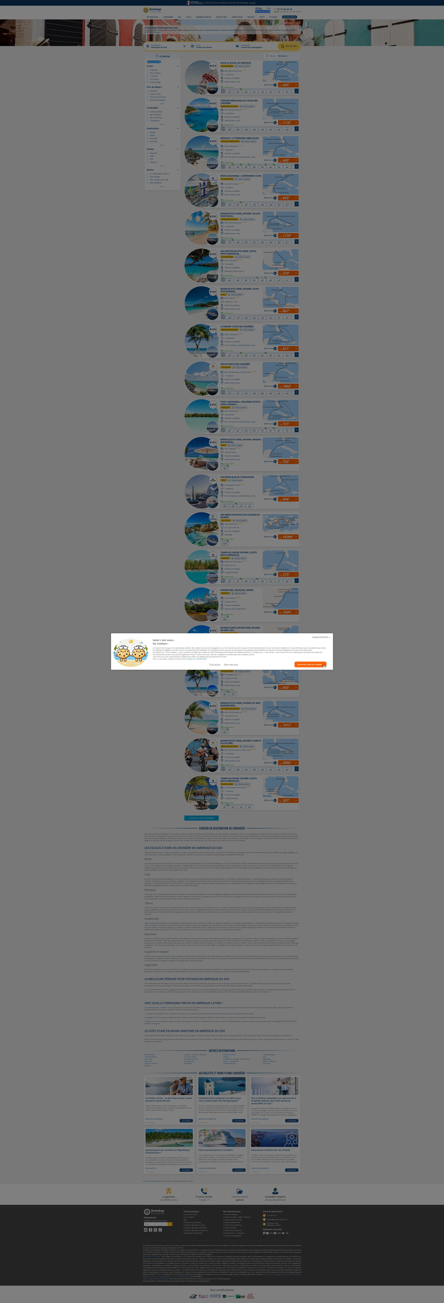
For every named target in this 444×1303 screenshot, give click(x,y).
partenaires (180, 648)
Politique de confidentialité (196, 659)
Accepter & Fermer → (321, 637)
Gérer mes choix (231, 664)
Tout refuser (214, 664)
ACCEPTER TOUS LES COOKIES (309, 664)
